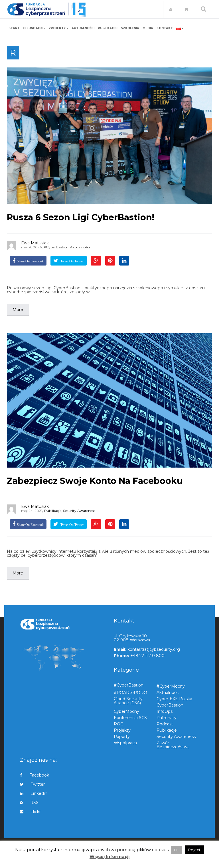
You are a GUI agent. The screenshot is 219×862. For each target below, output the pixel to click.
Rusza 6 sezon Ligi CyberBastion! (80, 217)
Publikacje (52, 510)
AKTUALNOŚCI (83, 28)
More (18, 309)
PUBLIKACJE (107, 28)
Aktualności (80, 247)
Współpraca (125, 742)
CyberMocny (126, 711)
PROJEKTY (57, 28)
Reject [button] (194, 849)
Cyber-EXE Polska (174, 698)
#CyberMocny (171, 686)
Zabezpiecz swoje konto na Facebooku (95, 481)
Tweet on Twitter (72, 261)
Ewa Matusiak (35, 243)
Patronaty (167, 717)
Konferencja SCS (130, 717)
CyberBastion (170, 705)
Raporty (122, 736)
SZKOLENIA (130, 28)
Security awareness (79, 510)
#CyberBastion (56, 247)
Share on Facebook (30, 261)
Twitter (38, 784)
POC (118, 724)
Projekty (122, 730)
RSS (34, 802)
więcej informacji (109, 857)
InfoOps (165, 711)
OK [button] (176, 850)
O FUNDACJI (32, 28)
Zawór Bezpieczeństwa (173, 744)
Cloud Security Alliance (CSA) (128, 700)
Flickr (36, 811)
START (14, 28)
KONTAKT (165, 28)
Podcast (165, 724)
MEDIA (148, 28)
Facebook (39, 775)
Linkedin (39, 793)
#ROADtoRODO (130, 692)
